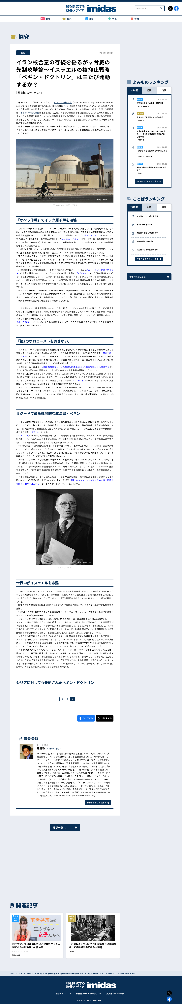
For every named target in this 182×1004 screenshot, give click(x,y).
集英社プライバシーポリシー (89, 993)
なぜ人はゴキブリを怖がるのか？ (150, 117)
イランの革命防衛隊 (30, 112)
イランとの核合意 (63, 102)
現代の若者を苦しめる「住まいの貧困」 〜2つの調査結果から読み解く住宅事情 (151, 134)
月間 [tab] (164, 90)
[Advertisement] (36, 866)
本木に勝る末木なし (145, 224)
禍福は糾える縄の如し (146, 241)
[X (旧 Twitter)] (169, 993)
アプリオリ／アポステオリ (147, 216)
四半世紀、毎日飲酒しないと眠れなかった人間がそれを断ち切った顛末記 (36, 945)
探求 (20, 973)
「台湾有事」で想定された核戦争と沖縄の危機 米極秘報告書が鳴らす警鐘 (92, 945)
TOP (12, 973)
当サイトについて (63, 993)
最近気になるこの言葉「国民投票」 (151, 103)
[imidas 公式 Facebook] (176, 8)
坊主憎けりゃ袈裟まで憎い (147, 249)
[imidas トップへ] (91, 8)
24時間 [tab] (134, 90)
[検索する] (161, 8)
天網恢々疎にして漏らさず (147, 233)
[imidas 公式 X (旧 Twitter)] (170, 8)
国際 (23, 52)
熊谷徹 (22, 92)
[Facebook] (169, 999)
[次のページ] (72, 699)
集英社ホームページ (115, 993)
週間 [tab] (149, 90)
